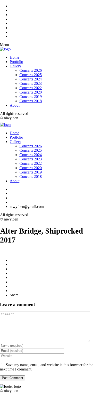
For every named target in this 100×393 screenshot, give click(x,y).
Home (14, 57)
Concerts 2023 (30, 83)
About (14, 105)
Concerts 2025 (30, 75)
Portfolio (16, 62)
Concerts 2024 (30, 79)
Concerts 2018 (30, 101)
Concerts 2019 (30, 96)
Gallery (15, 66)
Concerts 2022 (30, 88)
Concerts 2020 (30, 92)
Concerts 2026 (30, 70)
